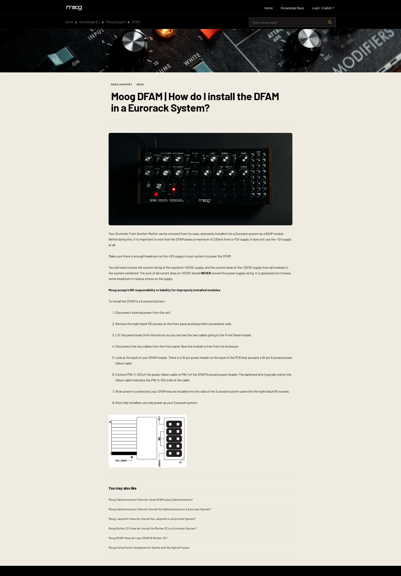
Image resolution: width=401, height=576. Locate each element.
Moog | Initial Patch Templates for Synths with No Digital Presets (149, 547)
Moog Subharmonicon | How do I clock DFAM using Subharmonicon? (151, 499)
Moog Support (116, 22)
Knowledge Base (292, 8)
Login (316, 8)
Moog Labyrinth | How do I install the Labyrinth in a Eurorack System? (152, 519)
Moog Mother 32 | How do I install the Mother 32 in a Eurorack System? (153, 528)
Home (268, 8)
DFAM (136, 22)
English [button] (326, 8)
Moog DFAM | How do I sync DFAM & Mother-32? (138, 538)
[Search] (330, 22)
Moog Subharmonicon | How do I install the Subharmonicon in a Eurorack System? (160, 509)
